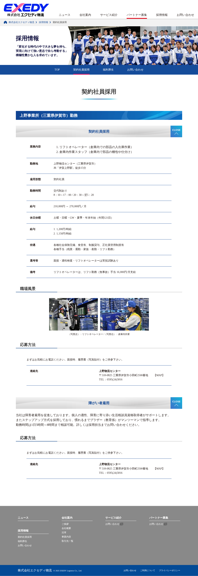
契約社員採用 (81, 69)
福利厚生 (108, 69)
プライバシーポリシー (169, 570)
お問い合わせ (185, 14)
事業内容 (66, 536)
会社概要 (66, 528)
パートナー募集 (137, 14)
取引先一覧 (67, 541)
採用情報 (162, 14)
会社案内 (85, 14)
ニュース (64, 14)
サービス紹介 (109, 14)
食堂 (80, 245)
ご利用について (147, 570)
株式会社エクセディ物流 (21, 22)
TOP (57, 69)
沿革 (64, 532)
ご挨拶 (65, 524)
